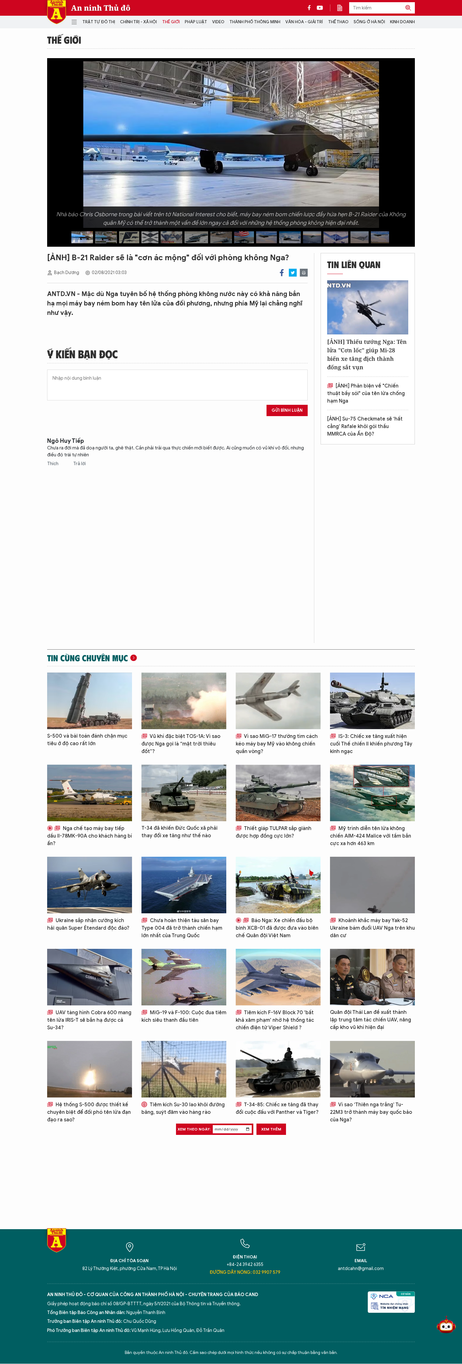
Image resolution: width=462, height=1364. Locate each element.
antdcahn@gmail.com (361, 1268)
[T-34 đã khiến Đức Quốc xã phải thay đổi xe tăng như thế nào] (183, 793)
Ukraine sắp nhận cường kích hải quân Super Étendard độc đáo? (88, 924)
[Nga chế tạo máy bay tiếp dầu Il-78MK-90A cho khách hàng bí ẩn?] (89, 793)
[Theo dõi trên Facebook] (310, 8)
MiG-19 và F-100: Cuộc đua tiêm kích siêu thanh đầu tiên (183, 1016)
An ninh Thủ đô (100, 8)
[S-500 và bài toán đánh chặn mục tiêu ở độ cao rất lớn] (89, 701)
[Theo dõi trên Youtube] (320, 8)
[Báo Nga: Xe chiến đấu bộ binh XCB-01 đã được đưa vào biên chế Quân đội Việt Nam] (278, 885)
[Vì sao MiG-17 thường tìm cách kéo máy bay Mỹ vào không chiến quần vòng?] (278, 701)
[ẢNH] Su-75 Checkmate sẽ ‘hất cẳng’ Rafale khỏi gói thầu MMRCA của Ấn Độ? (365, 426)
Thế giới (171, 22)
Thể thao (338, 22)
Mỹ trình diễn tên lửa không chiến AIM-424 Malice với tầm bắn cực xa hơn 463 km (370, 836)
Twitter (293, 273)
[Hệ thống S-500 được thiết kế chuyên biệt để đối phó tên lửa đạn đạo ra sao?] (89, 1069)
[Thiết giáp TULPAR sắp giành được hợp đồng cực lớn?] (278, 793)
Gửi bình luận (287, 410)
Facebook (282, 273)
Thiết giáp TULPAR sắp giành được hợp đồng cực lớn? (273, 832)
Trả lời (79, 463)
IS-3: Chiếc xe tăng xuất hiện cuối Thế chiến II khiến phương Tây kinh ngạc (371, 744)
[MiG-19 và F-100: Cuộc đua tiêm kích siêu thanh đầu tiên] (183, 977)
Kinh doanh (402, 22)
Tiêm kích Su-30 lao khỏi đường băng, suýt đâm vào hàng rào (183, 1108)
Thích (53, 463)
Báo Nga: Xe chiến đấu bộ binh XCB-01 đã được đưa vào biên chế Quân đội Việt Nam (277, 928)
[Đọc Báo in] (343, 8)
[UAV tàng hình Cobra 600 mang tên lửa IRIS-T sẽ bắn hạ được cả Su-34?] (89, 977)
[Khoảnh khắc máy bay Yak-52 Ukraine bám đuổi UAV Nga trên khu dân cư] (372, 885)
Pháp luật (196, 22)
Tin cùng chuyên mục (87, 657)
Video (218, 22)
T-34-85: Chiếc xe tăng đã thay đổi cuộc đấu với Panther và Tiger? (277, 1108)
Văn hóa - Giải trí (304, 22)
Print (304, 273)
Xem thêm (271, 1129)
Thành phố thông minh (254, 22)
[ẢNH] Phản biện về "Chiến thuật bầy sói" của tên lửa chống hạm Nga (366, 393)
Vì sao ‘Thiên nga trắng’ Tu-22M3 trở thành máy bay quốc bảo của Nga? (371, 1112)
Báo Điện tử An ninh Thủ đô (56, 12)
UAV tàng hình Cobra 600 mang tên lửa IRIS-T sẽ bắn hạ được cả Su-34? (89, 1020)
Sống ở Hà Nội (369, 22)
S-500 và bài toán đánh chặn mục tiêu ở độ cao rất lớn (87, 740)
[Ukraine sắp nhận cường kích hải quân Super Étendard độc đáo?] (89, 885)
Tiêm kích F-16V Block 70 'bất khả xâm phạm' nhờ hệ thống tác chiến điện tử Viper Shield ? (275, 1020)
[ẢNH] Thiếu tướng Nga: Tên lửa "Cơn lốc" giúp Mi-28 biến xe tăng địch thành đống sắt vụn (367, 354)
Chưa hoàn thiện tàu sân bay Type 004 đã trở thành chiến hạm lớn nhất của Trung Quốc (181, 928)
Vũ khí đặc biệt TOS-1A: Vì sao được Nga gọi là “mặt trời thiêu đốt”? (180, 744)
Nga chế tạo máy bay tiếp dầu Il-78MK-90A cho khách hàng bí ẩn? (89, 836)
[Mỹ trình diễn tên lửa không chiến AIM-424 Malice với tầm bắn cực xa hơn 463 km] (372, 793)
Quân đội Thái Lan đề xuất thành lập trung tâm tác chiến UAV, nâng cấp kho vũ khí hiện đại (370, 1020)
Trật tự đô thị (98, 22)
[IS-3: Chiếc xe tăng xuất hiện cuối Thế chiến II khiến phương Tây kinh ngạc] (372, 701)
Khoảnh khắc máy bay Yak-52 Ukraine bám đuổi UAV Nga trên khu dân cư (372, 928)
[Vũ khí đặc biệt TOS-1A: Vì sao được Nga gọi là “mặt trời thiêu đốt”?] (183, 701)
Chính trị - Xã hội (138, 22)
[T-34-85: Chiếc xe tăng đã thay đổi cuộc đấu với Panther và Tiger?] (278, 1069)
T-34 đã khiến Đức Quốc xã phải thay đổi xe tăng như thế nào (179, 832)
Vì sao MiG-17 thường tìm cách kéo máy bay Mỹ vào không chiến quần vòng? (277, 744)
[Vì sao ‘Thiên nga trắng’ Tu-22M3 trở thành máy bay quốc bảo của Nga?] (372, 1069)
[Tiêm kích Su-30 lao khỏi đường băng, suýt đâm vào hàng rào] (183, 1069)
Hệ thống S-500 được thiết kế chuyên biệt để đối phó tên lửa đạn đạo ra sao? (89, 1112)
